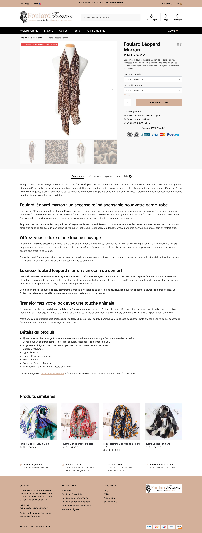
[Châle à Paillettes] (178, 44)
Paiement (177, 19)
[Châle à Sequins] (180, 44)
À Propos (66, 490)
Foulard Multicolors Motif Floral (77, 444)
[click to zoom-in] (68, 90)
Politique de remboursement (76, 501)
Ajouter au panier (159, 102)
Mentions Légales (70, 509)
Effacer (127, 95)
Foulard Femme (37, 38)
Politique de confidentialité (75, 498)
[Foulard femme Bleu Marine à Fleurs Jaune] (121, 421)
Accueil (24, 38)
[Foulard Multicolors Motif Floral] (80, 421)
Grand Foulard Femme (52, 373)
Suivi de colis (110, 501)
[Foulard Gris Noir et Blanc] (163, 421)
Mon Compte (151, 19)
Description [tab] (78, 176)
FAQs (165, 19)
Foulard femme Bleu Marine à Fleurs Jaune (121, 445)
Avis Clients (109, 498)
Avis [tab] (127, 176)
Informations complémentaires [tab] (104, 176)
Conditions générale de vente (76, 505)
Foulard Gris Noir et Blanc (157, 444)
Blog (106, 490)
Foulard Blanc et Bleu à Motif (34, 444)
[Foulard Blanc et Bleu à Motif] (38, 421)
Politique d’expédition (72, 494)
